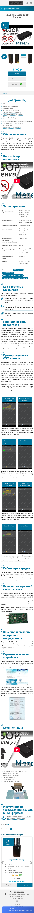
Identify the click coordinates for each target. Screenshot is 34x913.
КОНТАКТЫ (17, 905)
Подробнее (9, 885)
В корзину (25, 885)
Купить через (15, 84)
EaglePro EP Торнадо (17, 860)
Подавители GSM (8, 273)
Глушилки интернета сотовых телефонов (15, 278)
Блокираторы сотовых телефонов (13, 275)
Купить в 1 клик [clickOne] (17, 79)
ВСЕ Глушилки (18, 270)
